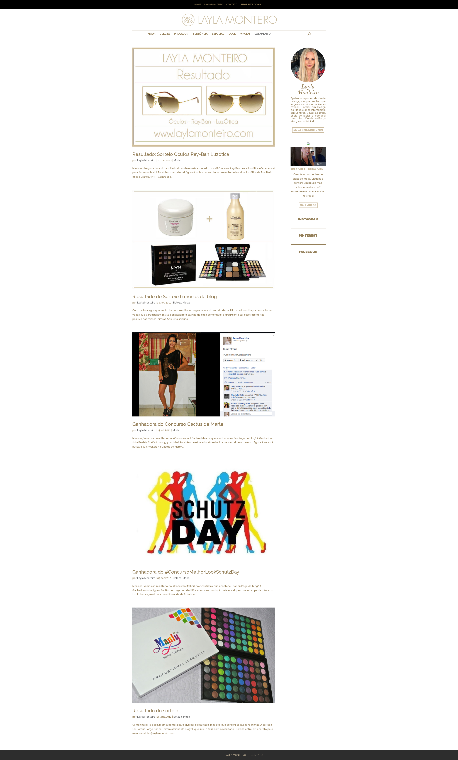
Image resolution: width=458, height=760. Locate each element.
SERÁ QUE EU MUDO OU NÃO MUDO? (308, 169)
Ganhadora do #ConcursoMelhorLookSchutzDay (185, 572)
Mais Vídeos (308, 205)
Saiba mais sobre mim (308, 130)
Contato (231, 4)
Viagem (245, 34)
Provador (181, 34)
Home (197, 4)
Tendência (200, 34)
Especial (218, 34)
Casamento (262, 34)
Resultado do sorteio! (156, 710)
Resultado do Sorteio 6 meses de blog (174, 296)
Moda (151, 34)
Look (232, 34)
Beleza (165, 34)
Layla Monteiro (213, 4)
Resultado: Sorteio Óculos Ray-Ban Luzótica (180, 154)
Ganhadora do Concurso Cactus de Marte (177, 424)
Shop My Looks (251, 4)
